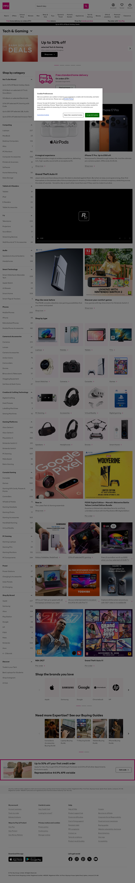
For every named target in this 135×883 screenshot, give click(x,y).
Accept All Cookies (92, 115)
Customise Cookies (43, 115)
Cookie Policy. (68, 99)
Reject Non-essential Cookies (73, 115)
